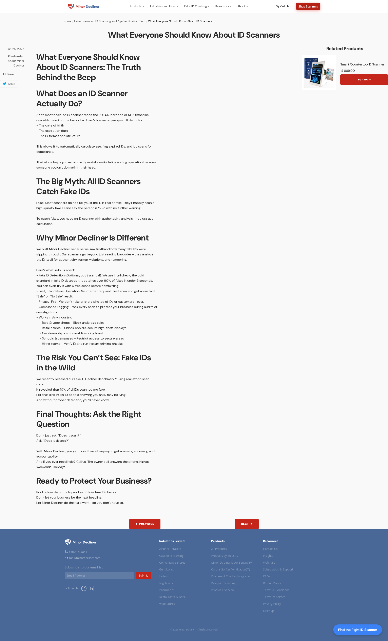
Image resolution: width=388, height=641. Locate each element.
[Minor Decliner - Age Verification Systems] (84, 6)
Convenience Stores (172, 562)
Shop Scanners (308, 6)
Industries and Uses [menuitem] (163, 6)
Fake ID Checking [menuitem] (195, 6)
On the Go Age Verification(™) (230, 569)
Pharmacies (167, 590)
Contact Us (270, 549)
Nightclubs (166, 583)
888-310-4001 (78, 552)
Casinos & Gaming (171, 556)
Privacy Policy (272, 604)
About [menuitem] (241, 6)
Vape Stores (167, 604)
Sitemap (268, 611)
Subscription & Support (278, 569)
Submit (143, 575)
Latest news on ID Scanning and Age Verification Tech (110, 21)
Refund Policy (272, 583)
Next (245, 524)
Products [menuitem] (135, 6)
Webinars (269, 562)
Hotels (163, 576)
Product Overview (222, 590)
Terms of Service (274, 597)
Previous (146, 524)
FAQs (266, 576)
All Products (219, 549)
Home (68, 21)
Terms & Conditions (276, 590)
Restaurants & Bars (172, 597)
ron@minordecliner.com (84, 558)
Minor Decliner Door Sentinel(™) (232, 562)
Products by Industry (224, 556)
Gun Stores (166, 569)
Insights (268, 556)
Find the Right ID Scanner (357, 630)
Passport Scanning (223, 583)
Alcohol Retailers (170, 549)
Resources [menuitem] (222, 6)
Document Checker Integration (231, 576)
